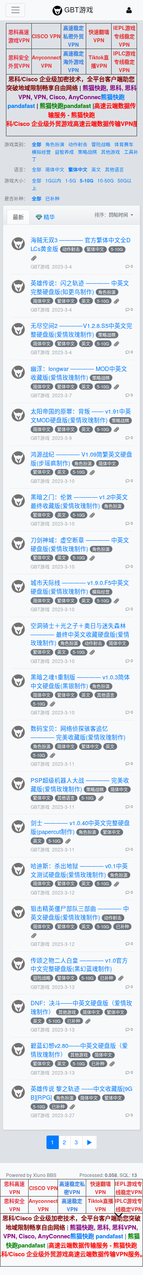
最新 (18, 217)
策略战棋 (87, 151)
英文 (96, 169)
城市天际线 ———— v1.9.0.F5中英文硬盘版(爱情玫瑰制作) (80, 586)
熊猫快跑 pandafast (96, 1236)
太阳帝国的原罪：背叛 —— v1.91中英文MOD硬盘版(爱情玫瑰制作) (81, 415)
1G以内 (53, 180)
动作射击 (77, 144)
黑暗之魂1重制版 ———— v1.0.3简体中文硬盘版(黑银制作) (80, 681)
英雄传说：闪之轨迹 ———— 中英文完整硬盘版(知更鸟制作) (80, 287)
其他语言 (114, 169)
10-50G (105, 180)
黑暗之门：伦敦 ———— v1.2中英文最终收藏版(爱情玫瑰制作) (79, 501)
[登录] (129, 10)
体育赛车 (123, 144)
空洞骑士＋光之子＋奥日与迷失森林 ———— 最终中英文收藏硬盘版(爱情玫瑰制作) (80, 634)
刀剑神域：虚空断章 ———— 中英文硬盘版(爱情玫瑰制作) (80, 544)
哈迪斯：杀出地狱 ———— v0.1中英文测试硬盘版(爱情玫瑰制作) (79, 870)
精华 (48, 217)
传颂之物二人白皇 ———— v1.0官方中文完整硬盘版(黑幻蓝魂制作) (79, 964)
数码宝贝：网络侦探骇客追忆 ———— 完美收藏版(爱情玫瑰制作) (78, 732)
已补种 (52, 198)
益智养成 (64, 151)
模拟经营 (41, 151)
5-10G (86, 180)
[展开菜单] (15, 10)
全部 (36, 144)
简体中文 (54, 169)
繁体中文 (77, 169)
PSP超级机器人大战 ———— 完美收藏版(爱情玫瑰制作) (80, 784)
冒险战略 (100, 144)
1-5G (70, 180)
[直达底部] (125, 1221)
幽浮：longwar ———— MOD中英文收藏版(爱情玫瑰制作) (79, 372)
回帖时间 (119, 214)
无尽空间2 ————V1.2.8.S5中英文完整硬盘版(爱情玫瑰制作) (81, 329)
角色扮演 (54, 144)
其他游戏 (110, 151)
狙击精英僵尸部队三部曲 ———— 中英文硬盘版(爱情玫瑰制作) (80, 912)
